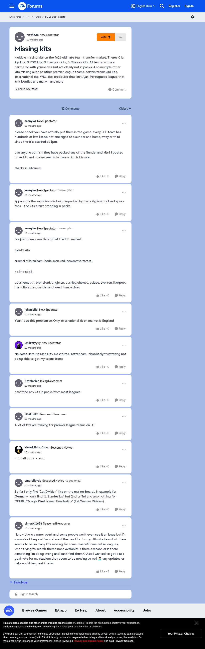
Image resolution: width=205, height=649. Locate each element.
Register (174, 6)
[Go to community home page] (30, 6)
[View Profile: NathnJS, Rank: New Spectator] (20, 37)
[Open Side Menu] (11, 6)
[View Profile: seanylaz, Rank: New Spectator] (19, 123)
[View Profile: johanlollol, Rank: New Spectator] (19, 312)
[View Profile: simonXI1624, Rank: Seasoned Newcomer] (19, 526)
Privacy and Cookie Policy (89, 641)
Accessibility (124, 610)
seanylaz (30, 121)
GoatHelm (31, 414)
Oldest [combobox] (125, 109)
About (100, 610)
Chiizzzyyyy (33, 343)
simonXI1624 (33, 523)
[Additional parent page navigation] (27, 17)
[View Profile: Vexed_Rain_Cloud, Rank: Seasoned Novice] (19, 450)
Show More (20, 582)
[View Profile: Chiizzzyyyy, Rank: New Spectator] (19, 345)
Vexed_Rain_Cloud (37, 447)
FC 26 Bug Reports (55, 16)
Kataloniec (32, 381)
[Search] (162, 6)
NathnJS (33, 35)
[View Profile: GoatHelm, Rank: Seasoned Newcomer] (19, 416)
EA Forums (15, 16)
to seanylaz (65, 190)
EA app (61, 610)
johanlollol (31, 309)
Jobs (147, 610)
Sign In (189, 6)
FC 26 (38, 16)
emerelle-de (33, 480)
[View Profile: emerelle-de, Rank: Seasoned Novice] (19, 483)
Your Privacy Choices (181, 633)
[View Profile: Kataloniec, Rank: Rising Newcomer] (19, 383)
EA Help (81, 610)
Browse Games (34, 610)
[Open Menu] (193, 17)
